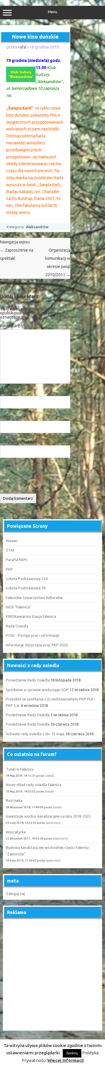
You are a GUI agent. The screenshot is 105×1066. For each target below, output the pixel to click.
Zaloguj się (15, 893)
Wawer (12, 541)
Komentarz (11, 325)
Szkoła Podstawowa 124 (27, 579)
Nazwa (7, 392)
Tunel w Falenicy (19, 769)
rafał (49, 775)
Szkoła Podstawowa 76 (26, 588)
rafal (22, 47)
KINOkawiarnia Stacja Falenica (31, 616)
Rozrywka (14, 800)
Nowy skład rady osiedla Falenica (33, 785)
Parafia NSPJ (16, 560)
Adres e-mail (13, 417)
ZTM (10, 550)
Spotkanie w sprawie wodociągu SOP (37, 690)
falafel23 (60, 838)
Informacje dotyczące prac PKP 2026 (37, 645)
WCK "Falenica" (18, 607)
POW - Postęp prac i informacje (32, 635)
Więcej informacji (65, 1060)
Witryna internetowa (18, 441)
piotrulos (53, 822)
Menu (52, 12)
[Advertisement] (52, 975)
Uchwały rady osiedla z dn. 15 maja (35, 734)
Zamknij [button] (72, 1053)
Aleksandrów (37, 227)
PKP (9, 569)
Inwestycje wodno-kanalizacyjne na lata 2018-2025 (48, 816)
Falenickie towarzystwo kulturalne (34, 598)
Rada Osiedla (17, 626)
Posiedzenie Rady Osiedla (28, 680)
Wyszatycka (16, 832)
